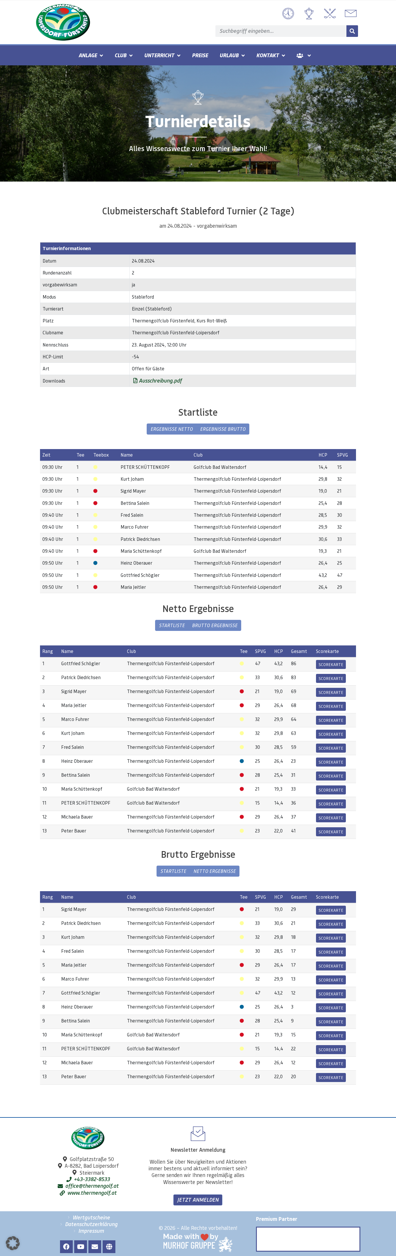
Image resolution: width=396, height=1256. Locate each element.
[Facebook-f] (66, 1246)
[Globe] (109, 1246)
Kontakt (267, 55)
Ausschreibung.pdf (159, 380)
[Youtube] (80, 1246)
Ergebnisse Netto (171, 429)
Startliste (172, 625)
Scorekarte (331, 664)
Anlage (88, 55)
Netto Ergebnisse (214, 871)
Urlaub (229, 55)
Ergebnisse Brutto (223, 429)
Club (120, 55)
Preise (200, 55)
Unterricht (159, 55)
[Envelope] (94, 1246)
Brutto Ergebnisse (214, 625)
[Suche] (352, 31)
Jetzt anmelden (198, 1199)
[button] (13, 1243)
